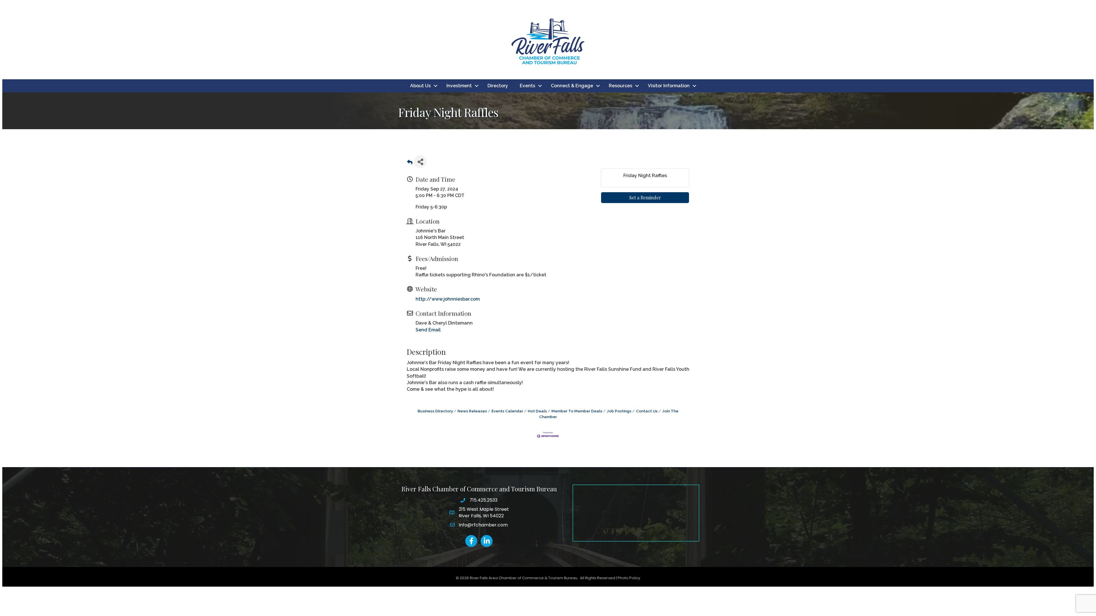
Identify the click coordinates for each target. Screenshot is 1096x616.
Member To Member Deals (576, 411)
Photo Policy (629, 578)
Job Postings (619, 411)
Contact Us (647, 411)
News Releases (472, 411)
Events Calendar (507, 411)
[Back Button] (409, 163)
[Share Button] (420, 161)
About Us (420, 85)
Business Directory (435, 411)
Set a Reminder (645, 197)
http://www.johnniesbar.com (448, 299)
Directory (497, 85)
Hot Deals (537, 411)
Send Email (428, 330)
